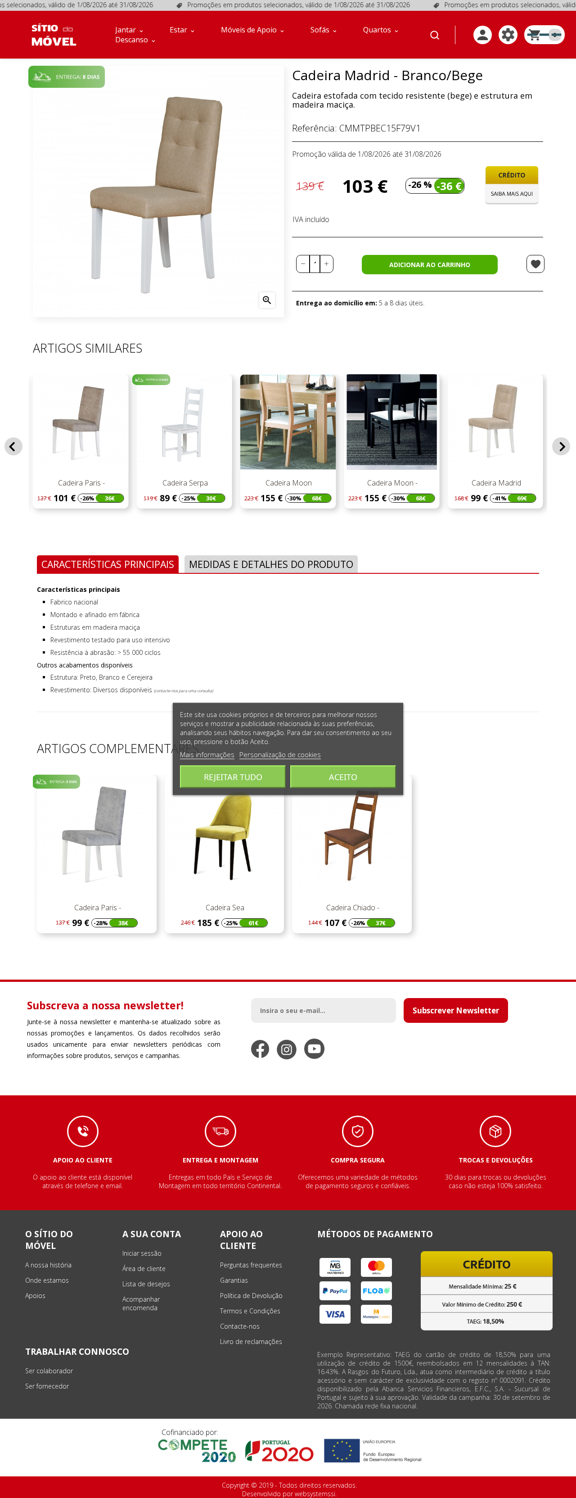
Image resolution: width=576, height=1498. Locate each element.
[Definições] (508, 34)
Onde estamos (47, 1280)
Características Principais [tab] (107, 564)
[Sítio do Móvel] (54, 35)
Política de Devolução (251, 1295)
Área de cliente (144, 1268)
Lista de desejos (146, 1284)
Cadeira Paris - (80, 483)
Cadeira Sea (224, 907)
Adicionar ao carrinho (429, 264)
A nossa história (48, 1265)
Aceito (343, 777)
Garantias (234, 1280)
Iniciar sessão (142, 1253)
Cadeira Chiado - (351, 907)
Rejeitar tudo (233, 777)
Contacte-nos (240, 1326)
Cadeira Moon (288, 483)
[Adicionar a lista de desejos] (535, 264)
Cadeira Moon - (391, 483)
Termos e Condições (250, 1311)
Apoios (35, 1295)
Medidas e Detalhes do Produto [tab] (271, 564)
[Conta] (482, 35)
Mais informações (207, 754)
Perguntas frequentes (251, 1265)
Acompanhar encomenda (141, 1303)
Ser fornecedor (47, 1386)
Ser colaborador (49, 1370)
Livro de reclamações (251, 1341)
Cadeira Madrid (495, 483)
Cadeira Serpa (184, 483)
